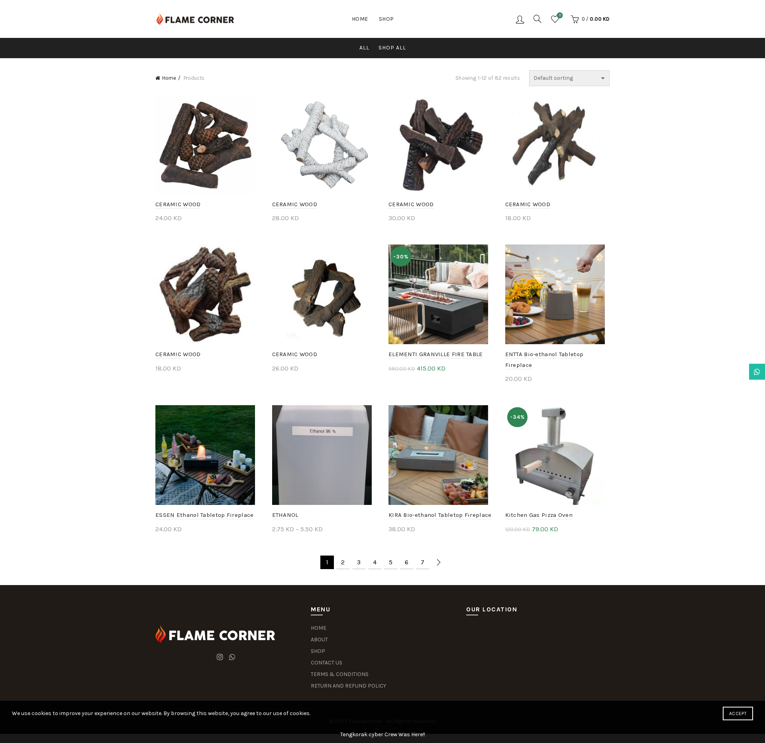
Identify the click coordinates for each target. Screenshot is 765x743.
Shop (386, 19)
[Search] (537, 19)
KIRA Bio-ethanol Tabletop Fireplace (440, 514)
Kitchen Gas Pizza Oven (539, 514)
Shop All (392, 47)
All (364, 47)
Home (360, 19)
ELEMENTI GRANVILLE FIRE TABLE (435, 354)
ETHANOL (285, 514)
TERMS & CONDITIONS (340, 674)
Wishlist (560, 15)
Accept (738, 713)
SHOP (318, 651)
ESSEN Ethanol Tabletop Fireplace (204, 514)
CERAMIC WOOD (178, 204)
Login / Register (520, 19)
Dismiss (737, 371)
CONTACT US (326, 662)
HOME (318, 628)
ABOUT (319, 639)
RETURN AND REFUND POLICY (348, 685)
